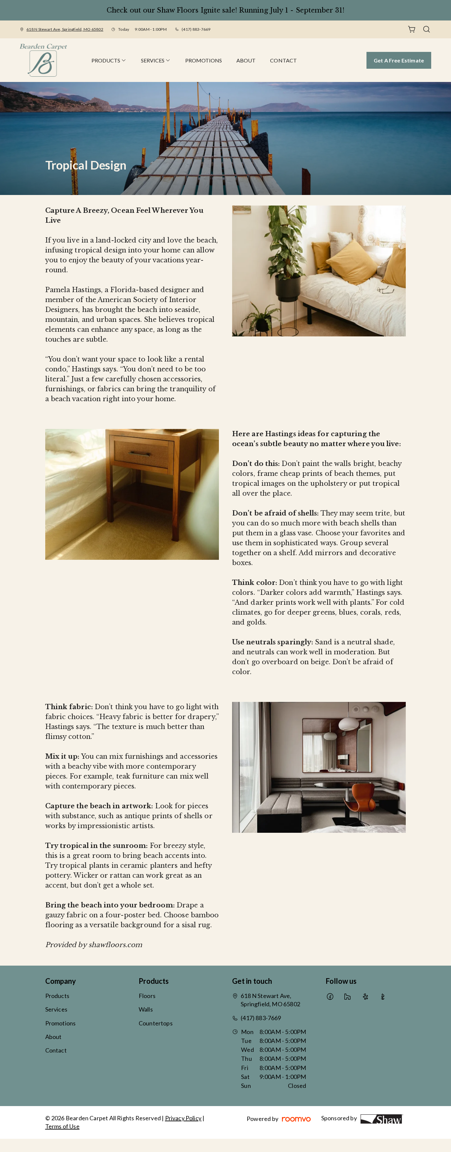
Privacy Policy (183, 1118)
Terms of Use (62, 1126)
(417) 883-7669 (196, 29)
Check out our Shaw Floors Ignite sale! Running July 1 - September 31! (225, 10)
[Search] (426, 29)
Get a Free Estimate (399, 60)
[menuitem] (109, 60)
